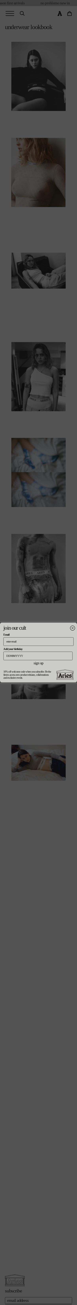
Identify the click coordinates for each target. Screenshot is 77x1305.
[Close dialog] (72, 628)
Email (6, 634)
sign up (38, 663)
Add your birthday (13, 648)
